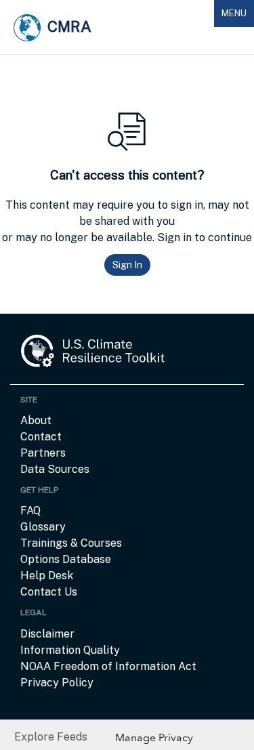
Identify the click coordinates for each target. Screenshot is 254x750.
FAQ (30, 510)
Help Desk (46, 575)
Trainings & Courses (71, 543)
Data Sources (54, 469)
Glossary (43, 526)
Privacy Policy (56, 682)
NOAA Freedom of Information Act (108, 666)
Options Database (65, 559)
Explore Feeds (50, 736)
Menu (237, 17)
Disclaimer (47, 633)
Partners (43, 452)
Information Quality (70, 650)
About (35, 420)
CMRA (69, 26)
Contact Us (48, 591)
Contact (41, 436)
